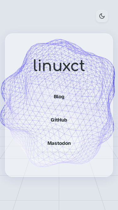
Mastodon (59, 143)
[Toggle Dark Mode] (102, 16)
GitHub (59, 120)
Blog (59, 96)
